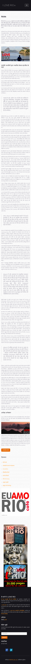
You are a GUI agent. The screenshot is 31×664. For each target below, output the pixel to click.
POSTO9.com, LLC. (13, 659)
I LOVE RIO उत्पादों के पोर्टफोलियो (16, 610)
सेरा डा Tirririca (6, 479)
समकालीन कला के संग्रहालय (8, 465)
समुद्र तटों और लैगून (7, 485)
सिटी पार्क (5, 462)
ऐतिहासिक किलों (6, 472)
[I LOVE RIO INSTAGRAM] (2, 650)
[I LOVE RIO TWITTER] (11, 650)
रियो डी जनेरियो (12, 599)
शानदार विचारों (6, 475)
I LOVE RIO (8, 5)
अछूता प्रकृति (5, 482)
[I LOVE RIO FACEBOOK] (7, 650)
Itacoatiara (5, 469)
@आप (5, 619)
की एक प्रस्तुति (5, 599)
